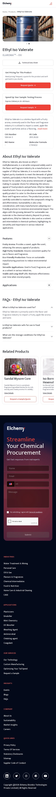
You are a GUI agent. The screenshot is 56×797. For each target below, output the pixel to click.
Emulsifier (8, 616)
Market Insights (11, 725)
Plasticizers (9, 612)
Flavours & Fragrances (13, 577)
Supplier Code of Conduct (15, 763)
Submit (28, 534)
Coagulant (8, 643)
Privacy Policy (9, 745)
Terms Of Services (12, 749)
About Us (8, 716)
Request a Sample (11, 673)
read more (42, 128)
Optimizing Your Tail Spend (15, 669)
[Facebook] (36, 776)
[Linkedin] (7, 776)
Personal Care (10, 568)
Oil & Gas (8, 572)
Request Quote (27, 85)
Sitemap (7, 758)
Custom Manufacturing (14, 664)
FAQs (6, 699)
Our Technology (10, 660)
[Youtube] (45, 776)
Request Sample (27, 107)
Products (12, 12)
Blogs (6, 695)
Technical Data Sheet (30, 62)
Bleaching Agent (11, 630)
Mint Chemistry (10, 621)
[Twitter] (16, 776)
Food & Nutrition (11, 586)
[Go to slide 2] (29, 43)
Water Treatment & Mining (16, 563)
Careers (7, 729)
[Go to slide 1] (26, 43)
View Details (9, 393)
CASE (6, 595)
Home (5, 12)
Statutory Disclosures (13, 754)
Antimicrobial (9, 634)
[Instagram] (26, 776)
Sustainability (9, 720)
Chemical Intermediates (14, 581)
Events (7, 690)
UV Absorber (9, 625)
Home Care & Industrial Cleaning (18, 590)
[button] (10, 484)
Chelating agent (11, 638)
